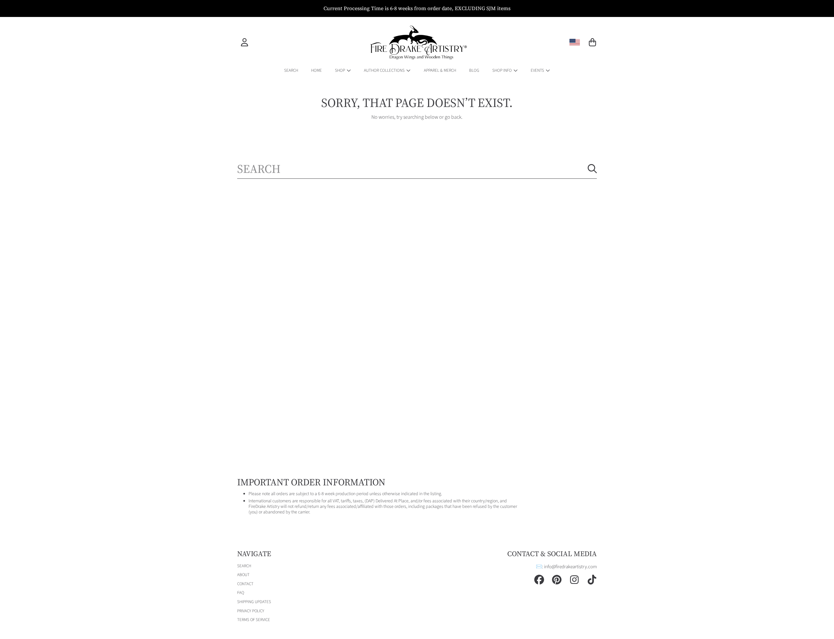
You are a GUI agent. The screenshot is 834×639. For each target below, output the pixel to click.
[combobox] (417, 169)
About (243, 575)
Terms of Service (253, 620)
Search (244, 566)
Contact (245, 584)
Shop (340, 70)
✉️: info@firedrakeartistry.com (566, 566)
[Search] (592, 168)
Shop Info (502, 70)
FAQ (240, 593)
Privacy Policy (250, 611)
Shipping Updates (254, 602)
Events (538, 70)
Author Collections (385, 70)
